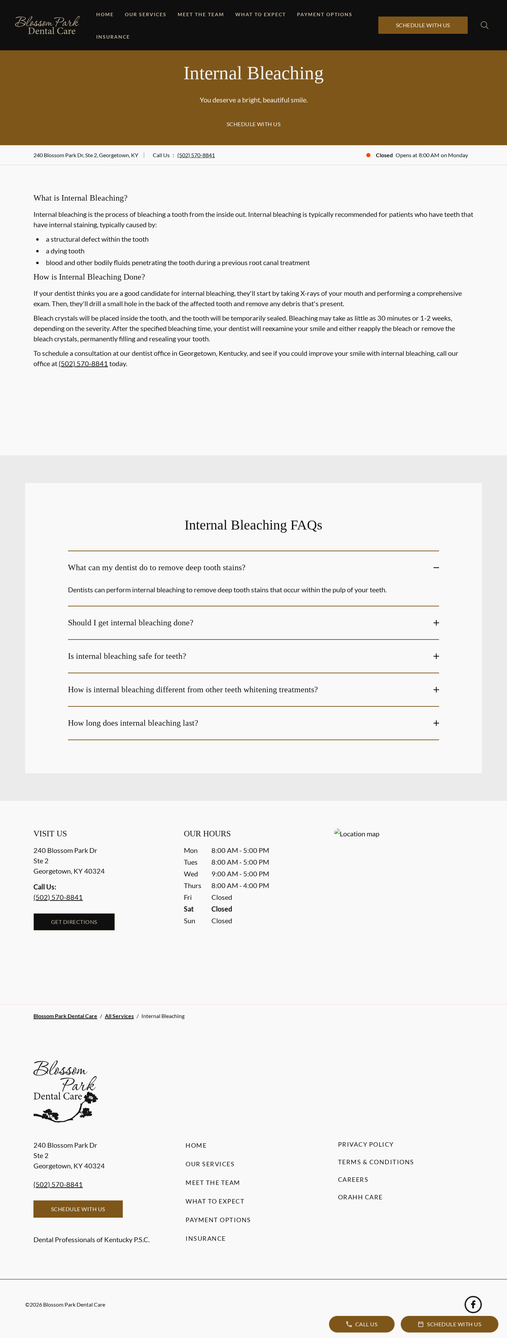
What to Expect (260, 14)
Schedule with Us (423, 25)
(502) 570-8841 (196, 155)
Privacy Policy (366, 1144)
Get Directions (74, 921)
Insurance (113, 37)
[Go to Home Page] (47, 25)
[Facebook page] (473, 1304)
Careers (353, 1179)
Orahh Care (360, 1197)
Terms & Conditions (376, 1162)
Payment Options (324, 14)
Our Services (146, 14)
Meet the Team (201, 14)
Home (105, 14)
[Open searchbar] (484, 25)
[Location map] (404, 902)
